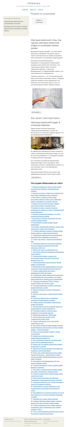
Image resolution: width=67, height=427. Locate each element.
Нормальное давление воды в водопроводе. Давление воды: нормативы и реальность (46, 236)
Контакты (26, 419)
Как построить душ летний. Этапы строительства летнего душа (43, 318)
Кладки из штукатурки (39, 21)
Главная (25, 9)
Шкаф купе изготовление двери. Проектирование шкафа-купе (42, 337)
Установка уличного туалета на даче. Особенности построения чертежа (44, 312)
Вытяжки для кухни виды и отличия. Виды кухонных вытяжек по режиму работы (15, 28)
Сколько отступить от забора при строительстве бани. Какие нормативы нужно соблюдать (47, 194)
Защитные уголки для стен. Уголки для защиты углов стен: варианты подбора (47, 383)
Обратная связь (46, 419)
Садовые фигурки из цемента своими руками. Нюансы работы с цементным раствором (47, 232)
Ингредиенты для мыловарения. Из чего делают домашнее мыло (45, 362)
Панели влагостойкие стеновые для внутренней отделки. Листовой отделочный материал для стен (45, 258)
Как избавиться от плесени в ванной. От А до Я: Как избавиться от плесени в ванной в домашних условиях (47, 395)
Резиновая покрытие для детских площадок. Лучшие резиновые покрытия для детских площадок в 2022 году (46, 246)
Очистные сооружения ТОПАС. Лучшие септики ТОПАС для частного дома (45, 282)
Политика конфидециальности (30, 421)
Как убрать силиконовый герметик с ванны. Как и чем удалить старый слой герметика (47, 228)
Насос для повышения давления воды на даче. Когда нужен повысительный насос (47, 413)
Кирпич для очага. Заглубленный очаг (45, 250)
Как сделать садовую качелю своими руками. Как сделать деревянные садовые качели (46, 371)
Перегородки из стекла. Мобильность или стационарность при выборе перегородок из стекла (45, 388)
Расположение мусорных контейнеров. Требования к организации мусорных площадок (46, 379)
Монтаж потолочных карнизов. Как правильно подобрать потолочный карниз (47, 350)
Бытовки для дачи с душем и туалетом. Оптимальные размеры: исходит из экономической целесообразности (47, 210)
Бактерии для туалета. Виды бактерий (45, 399)
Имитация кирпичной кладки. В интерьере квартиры (45, 123)
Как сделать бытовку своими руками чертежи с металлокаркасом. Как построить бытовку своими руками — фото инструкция (47, 327)
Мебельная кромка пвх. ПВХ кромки (44, 315)
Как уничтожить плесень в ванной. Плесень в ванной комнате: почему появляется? (46, 308)
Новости (33, 9)
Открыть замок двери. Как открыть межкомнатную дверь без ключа (43, 272)
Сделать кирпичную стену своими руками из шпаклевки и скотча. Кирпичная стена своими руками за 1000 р (46, 407)
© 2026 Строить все (9, 419)
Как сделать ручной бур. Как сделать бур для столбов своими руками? (46, 219)
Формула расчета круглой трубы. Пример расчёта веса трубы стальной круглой (45, 205)
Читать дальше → (36, 112)
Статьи (40, 9)
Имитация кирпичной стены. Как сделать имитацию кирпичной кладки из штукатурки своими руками (46, 44)
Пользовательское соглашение (35, 419)
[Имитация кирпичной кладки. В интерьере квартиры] (47, 143)
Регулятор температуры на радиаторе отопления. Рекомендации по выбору (44, 299)
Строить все (33, 3)
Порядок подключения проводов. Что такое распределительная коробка (46, 215)
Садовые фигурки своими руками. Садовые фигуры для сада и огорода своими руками (46, 402)
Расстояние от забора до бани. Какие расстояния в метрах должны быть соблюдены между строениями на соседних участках (46, 199)
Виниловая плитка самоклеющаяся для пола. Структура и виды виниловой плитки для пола (47, 268)
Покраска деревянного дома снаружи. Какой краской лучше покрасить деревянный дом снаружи (46, 189)
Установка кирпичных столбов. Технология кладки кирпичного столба (46, 287)
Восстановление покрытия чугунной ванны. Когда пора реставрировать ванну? (46, 341)
